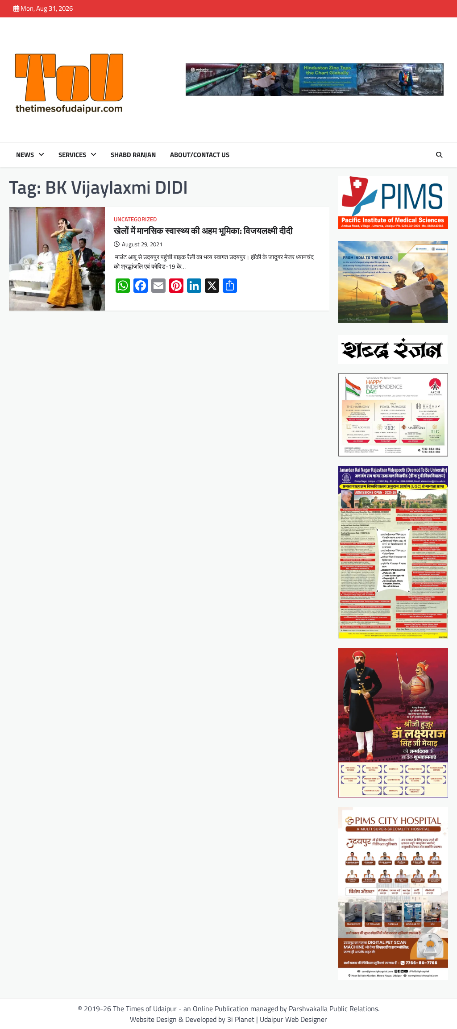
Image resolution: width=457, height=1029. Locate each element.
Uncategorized (135, 219)
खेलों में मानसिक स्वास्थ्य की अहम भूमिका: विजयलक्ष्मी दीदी (203, 230)
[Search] (439, 155)
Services (72, 155)
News (25, 155)
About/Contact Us (199, 155)
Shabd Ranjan (133, 155)
